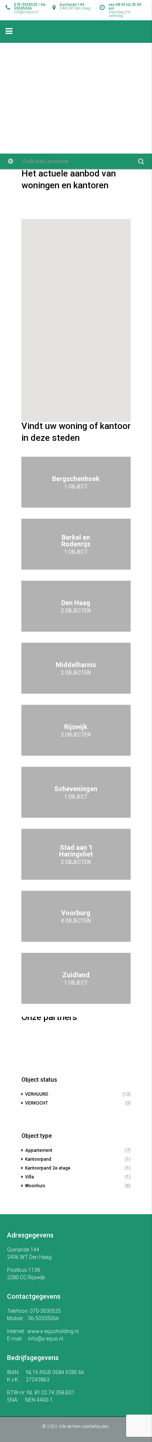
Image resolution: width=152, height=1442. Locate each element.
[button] (76, 369)
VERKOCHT (36, 1103)
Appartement (38, 1150)
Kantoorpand (38, 1159)
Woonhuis (35, 1185)
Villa (29, 1177)
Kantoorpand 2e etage (47, 1168)
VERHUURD (36, 1094)
